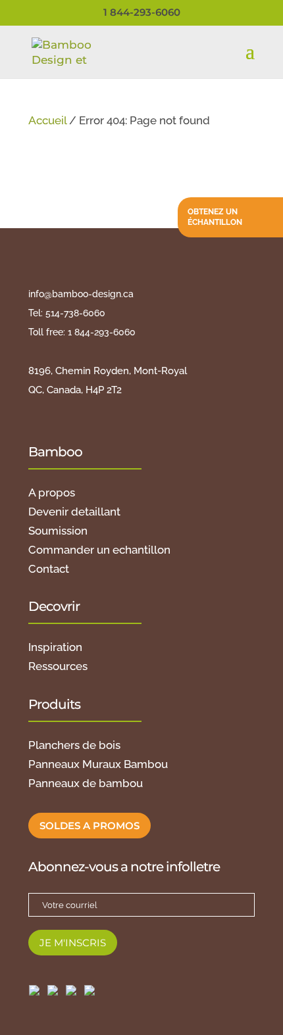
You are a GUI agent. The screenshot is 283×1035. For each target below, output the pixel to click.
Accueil (47, 120)
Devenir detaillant (74, 511)
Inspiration (55, 647)
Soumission (58, 530)
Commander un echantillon (99, 549)
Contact (48, 568)
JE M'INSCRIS (72, 942)
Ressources (58, 666)
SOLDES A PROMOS (89, 825)
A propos (51, 492)
